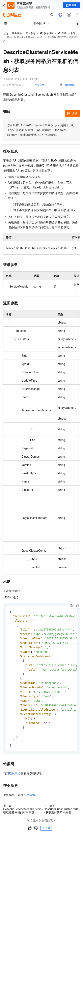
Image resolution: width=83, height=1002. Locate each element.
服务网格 (17, 33)
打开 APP (71, 5)
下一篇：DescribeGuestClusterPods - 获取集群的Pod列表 (61, 809)
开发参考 (30, 33)
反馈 (48, 828)
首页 (5, 33)
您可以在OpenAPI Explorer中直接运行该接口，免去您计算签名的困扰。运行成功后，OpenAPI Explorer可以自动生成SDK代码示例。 (40, 130)
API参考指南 (46, 33)
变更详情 (29, 795)
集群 (72, 33)
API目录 (61, 33)
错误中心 (15, 773)
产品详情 (39, 84)
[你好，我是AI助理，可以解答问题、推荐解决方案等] (60, 15)
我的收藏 (70, 84)
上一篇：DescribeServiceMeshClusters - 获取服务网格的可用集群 (23, 809)
